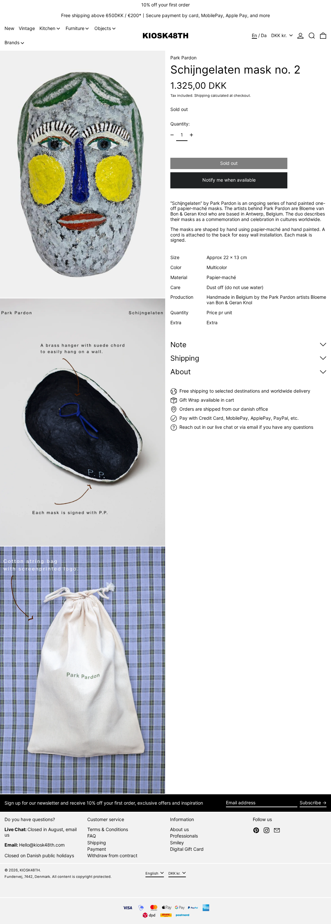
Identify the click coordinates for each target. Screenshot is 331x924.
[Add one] (191, 135)
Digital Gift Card (187, 849)
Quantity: (180, 123)
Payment (96, 849)
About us (179, 829)
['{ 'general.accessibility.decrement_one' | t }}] (172, 135)
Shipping (202, 95)
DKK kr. (279, 35)
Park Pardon (183, 57)
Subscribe (310, 802)
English (152, 873)
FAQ (91, 836)
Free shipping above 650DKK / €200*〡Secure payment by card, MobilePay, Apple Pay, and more (165, 15)
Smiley (177, 842)
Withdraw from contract (112, 855)
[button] (311, 35)
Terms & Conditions (107, 829)
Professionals (184, 836)
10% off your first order (165, 4)
